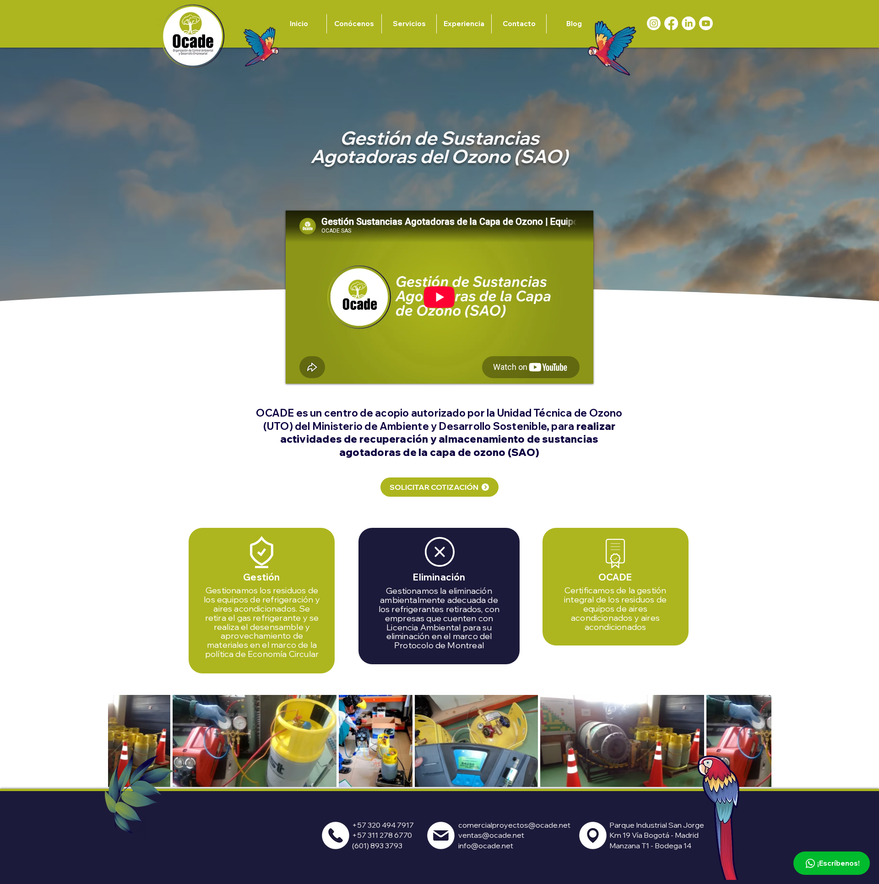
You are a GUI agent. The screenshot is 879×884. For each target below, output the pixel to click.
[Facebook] (671, 23)
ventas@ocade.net (491, 835)
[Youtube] (706, 23)
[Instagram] (654, 23)
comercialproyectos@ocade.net (514, 825)
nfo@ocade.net (486, 845)
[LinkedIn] (688, 23)
